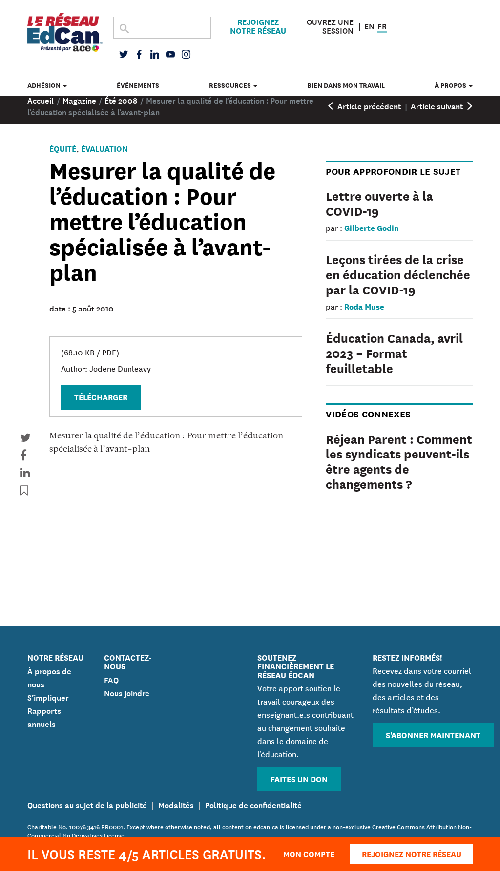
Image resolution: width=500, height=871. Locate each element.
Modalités (176, 804)
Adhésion (44, 85)
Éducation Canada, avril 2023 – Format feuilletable (394, 352)
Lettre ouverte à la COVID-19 (379, 203)
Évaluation (104, 148)
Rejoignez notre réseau (258, 26)
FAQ (111, 679)
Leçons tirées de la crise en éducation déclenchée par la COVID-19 (398, 274)
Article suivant (438, 105)
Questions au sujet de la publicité (87, 804)
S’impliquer (48, 696)
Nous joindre (126, 692)
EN (369, 25)
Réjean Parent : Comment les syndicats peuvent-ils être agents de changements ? (399, 461)
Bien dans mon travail (346, 85)
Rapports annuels (44, 716)
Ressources (230, 85)
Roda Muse (364, 306)
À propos (451, 85)
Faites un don (299, 778)
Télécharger (100, 397)
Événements (138, 85)
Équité (62, 148)
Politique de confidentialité (253, 804)
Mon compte (308, 854)
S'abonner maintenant (433, 734)
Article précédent (368, 105)
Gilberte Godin (371, 227)
